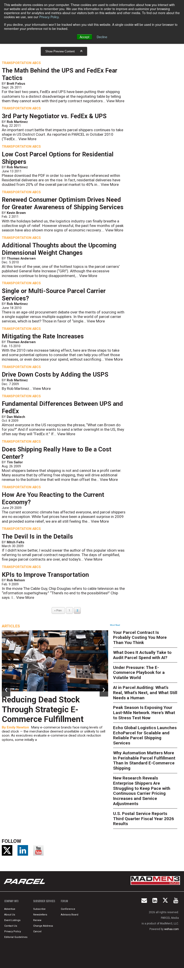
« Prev (58, 610)
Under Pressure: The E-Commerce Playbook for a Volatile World (139, 672)
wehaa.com (171, 929)
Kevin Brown (16, 213)
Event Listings (12, 920)
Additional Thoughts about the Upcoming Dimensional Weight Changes (59, 249)
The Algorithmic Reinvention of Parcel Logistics (54, 704)
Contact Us (10, 925)
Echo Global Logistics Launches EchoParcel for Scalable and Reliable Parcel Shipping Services (145, 735)
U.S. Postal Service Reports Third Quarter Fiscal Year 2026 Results (143, 818)
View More (115, 101)
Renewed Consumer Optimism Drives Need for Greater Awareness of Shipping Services (62, 203)
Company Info (11, 901)
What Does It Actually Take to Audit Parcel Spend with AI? (142, 655)
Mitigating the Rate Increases (43, 336)
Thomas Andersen (21, 258)
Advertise (9, 909)
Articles (11, 626)
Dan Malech (16, 417)
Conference (68, 909)
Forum (64, 901)
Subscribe (39, 909)
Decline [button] (102, 37)
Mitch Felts (15, 542)
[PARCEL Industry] (25, 881)
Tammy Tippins (19, 717)
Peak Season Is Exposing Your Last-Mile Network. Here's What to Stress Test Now (144, 712)
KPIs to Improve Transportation (45, 574)
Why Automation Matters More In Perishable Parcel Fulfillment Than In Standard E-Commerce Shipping (144, 760)
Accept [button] (84, 37)
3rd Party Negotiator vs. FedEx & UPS (54, 116)
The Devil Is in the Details (37, 536)
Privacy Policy (49, 17)
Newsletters (40, 914)
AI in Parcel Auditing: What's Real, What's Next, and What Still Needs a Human (145, 692)
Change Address (43, 925)
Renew (37, 920)
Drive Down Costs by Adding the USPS (55, 374)
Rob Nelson (16, 580)
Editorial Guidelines (15, 937)
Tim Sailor (15, 462)
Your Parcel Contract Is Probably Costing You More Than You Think (140, 637)
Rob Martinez (17, 122)
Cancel (37, 931)
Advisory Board (69, 914)
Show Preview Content (60, 51)
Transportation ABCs (21, 63)
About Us (9, 914)
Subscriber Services (44, 901)
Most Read (115, 625)
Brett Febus (16, 84)
